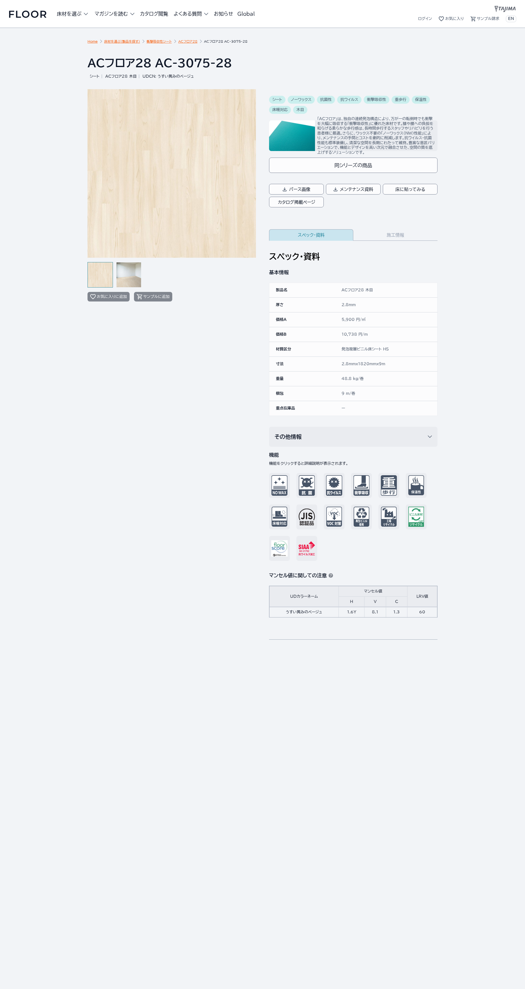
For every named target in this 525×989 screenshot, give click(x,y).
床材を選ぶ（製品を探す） (122, 41)
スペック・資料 (311, 235)
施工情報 (395, 235)
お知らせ (223, 13)
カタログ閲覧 (154, 13)
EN (511, 19)
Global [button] (246, 13)
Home (93, 41)
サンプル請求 (488, 19)
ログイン (425, 19)
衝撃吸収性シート (159, 41)
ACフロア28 (187, 41)
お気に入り (454, 19)
